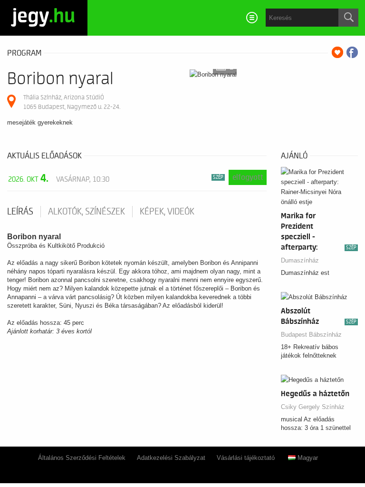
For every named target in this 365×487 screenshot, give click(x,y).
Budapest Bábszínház (311, 334)
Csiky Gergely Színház (313, 406)
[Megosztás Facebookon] (352, 52)
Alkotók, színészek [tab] (86, 211)
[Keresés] (348, 18)
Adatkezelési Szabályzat (171, 457)
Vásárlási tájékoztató (246, 457)
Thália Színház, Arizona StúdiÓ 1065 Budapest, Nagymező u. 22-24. (71, 102)
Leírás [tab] (20, 211)
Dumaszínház (300, 260)
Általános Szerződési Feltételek (81, 457)
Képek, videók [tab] (167, 211)
